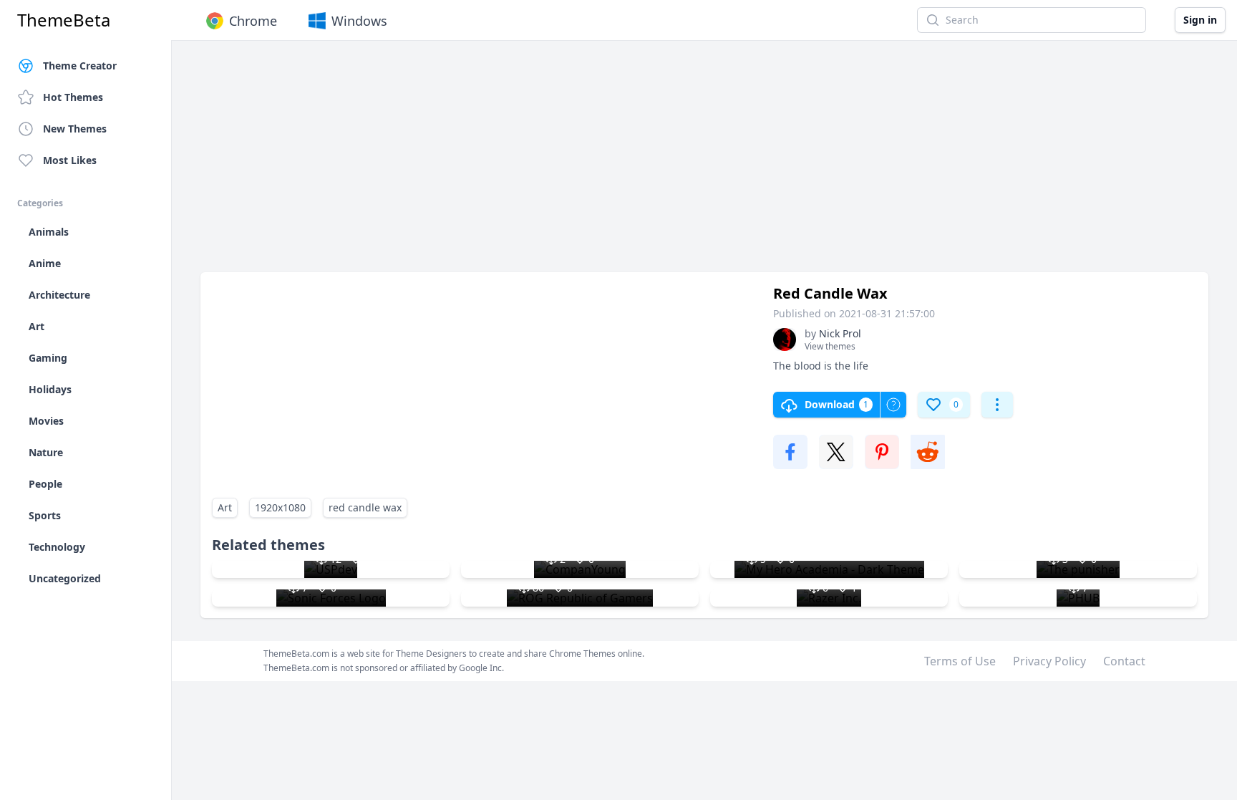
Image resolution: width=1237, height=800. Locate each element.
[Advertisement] (629, 163)
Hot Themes (73, 97)
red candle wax (365, 507)
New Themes (75, 128)
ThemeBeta (63, 20)
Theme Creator (80, 65)
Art (225, 507)
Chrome (253, 20)
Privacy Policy (1049, 661)
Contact (1124, 661)
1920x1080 (280, 507)
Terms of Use (960, 661)
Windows (359, 20)
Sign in (1200, 19)
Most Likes (70, 160)
